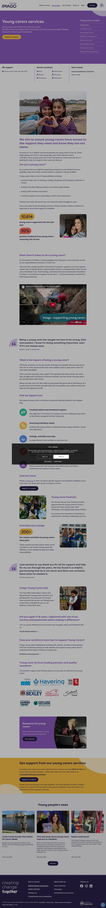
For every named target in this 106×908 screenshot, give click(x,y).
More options (48, 461)
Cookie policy (58, 461)
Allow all (61, 456)
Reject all (44, 456)
